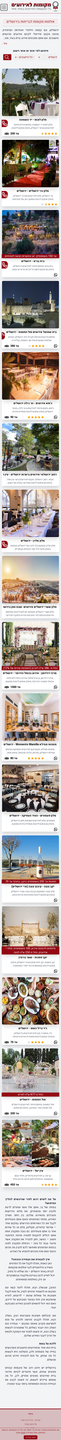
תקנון (23, 1432)
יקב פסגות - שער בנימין (33, 957)
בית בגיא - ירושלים (32, 261)
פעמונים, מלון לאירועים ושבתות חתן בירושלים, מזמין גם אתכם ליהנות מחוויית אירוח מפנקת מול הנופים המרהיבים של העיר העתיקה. (33, 822)
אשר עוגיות (30, 1437)
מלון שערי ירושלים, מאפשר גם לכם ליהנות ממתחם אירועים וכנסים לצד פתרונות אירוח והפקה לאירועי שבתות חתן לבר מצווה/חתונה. (30, 613)
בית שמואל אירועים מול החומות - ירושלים (31, 332)
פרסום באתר (30, 1424)
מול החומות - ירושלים (33, 1100)
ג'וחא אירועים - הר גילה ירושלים (33, 403)
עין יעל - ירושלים (33, 1171)
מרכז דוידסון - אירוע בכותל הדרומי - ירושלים (30, 673)
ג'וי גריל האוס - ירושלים (32, 1028)
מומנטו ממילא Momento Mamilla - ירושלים (30, 744)
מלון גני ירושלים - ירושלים (33, 191)
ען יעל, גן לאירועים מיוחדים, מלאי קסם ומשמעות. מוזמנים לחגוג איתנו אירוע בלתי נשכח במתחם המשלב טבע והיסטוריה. (33, 1177)
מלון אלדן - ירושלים (33, 541)
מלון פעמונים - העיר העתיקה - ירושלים (32, 816)
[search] (7, 57)
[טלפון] (5, 123)
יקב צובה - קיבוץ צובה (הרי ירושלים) (32, 887)
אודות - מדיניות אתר (30, 1420)
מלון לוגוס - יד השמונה (33, 120)
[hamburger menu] (4, 7)
